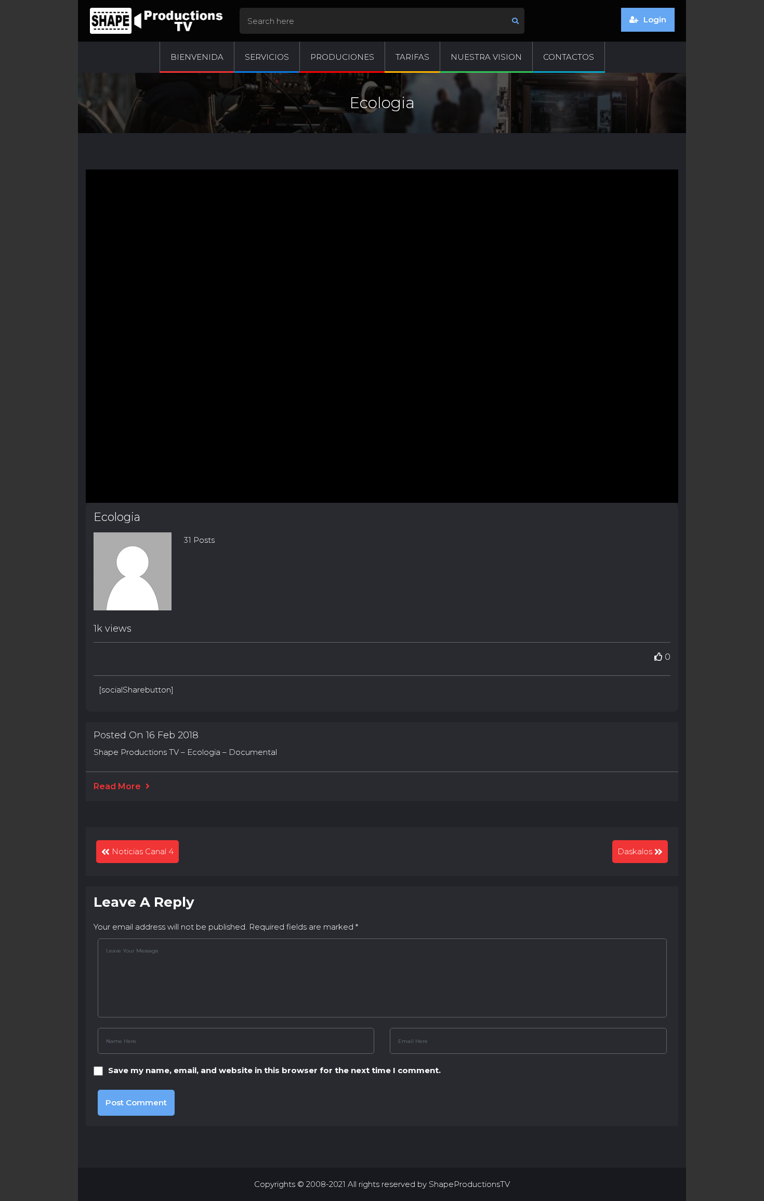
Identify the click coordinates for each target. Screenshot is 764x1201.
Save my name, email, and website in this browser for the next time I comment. (274, 1070)
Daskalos (634, 851)
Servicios (267, 57)
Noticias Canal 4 (143, 851)
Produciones (342, 57)
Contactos (568, 57)
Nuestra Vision (486, 57)
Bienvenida (196, 57)
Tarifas (412, 57)
